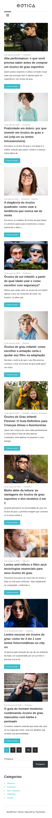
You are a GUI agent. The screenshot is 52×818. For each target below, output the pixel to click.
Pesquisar (8, 759)
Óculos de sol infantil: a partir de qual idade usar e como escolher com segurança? (24, 281)
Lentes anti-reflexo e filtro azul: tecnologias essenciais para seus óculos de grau (25, 569)
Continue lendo (11, 86)
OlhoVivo (25, 343)
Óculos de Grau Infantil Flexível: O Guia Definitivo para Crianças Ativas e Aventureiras (25, 421)
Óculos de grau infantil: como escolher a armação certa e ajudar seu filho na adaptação (24, 351)
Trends (10, 798)
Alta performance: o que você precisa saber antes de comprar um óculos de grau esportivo (26, 62)
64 (28, 750)
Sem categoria (13, 791)
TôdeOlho (27, 55)
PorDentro (26, 125)
